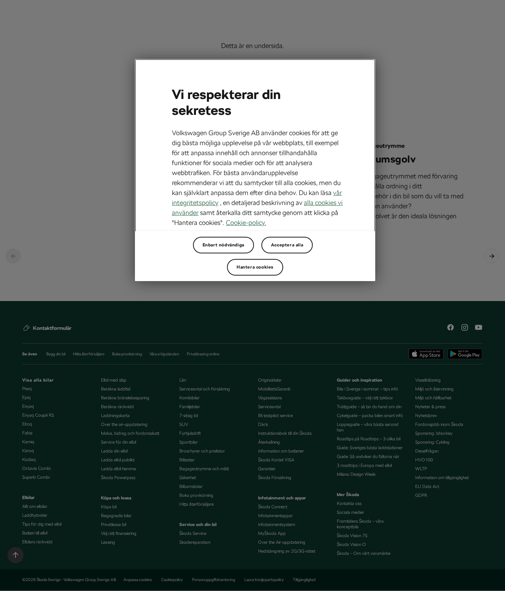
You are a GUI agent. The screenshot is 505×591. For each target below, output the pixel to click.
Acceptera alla (287, 244)
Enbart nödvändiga (223, 244)
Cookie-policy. (246, 222)
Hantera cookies (255, 267)
